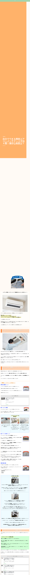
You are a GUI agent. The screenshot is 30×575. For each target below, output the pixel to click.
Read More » (7, 404)
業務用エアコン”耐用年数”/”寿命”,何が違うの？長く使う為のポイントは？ (9, 572)
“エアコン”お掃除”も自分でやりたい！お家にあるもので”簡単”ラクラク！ (9, 566)
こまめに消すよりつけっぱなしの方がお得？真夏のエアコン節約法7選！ (9, 559)
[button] (15, 0)
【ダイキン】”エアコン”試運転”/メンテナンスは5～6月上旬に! (10, 399)
